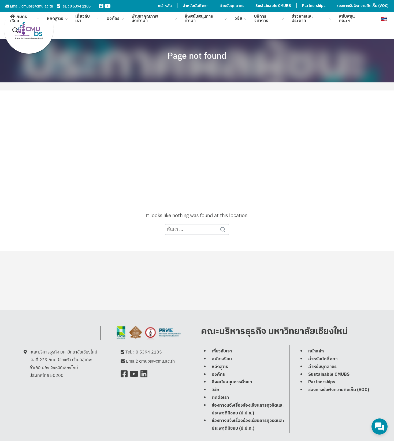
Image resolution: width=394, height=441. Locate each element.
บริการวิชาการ (261, 18)
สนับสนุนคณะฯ (347, 18)
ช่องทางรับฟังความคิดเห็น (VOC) (362, 6)
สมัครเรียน (18, 19)
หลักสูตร (55, 18)
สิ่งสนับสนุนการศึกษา (199, 18)
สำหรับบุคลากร (232, 6)
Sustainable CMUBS (273, 6)
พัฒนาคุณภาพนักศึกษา (145, 18)
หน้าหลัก (165, 6)
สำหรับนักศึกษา (196, 6)
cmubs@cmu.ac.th (37, 6)
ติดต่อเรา (220, 397)
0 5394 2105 (80, 6)
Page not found (197, 55)
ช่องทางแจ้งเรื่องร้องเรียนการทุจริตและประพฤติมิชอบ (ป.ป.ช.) (248, 409)
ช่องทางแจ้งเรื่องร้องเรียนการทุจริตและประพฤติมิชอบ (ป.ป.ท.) (248, 424)
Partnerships (313, 6)
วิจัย (238, 18)
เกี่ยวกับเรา (82, 18)
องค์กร (113, 18)
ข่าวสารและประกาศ (302, 18)
